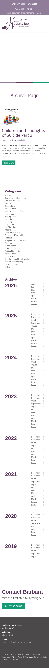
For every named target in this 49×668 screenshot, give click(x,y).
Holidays (8, 222)
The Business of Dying (14, 261)
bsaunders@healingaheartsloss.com (26, 13)
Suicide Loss (10, 256)
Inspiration (9, 224)
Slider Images (10, 246)
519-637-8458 (26, 9)
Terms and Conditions (33, 657)
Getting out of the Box (14, 211)
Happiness (9, 214)
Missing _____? (10, 230)
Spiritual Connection (13, 251)
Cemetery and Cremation (15, 198)
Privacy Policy (17, 657)
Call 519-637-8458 (13, 606)
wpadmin (21, 140)
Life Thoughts (10, 227)
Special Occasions (12, 248)
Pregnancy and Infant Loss (15, 240)
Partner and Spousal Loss (15, 235)
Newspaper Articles (13, 232)
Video (7, 267)
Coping (8, 203)
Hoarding (9, 219)
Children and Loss (12, 200)
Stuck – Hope (10, 253)
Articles (8, 195)
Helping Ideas (10, 216)
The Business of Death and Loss (18, 259)
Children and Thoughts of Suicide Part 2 (23, 133)
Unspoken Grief (11, 264)
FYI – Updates (10, 208)
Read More (9, 163)
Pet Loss (8, 238)
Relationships (10, 243)
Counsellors (10, 206)
